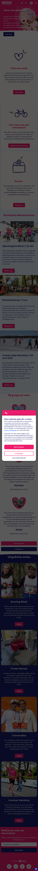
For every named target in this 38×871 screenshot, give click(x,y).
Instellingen (19, 453)
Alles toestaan (19, 447)
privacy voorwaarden (10, 430)
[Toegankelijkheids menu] (36, 869)
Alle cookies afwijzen (19, 457)
